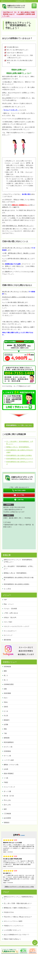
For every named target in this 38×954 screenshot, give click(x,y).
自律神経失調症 (9, 684)
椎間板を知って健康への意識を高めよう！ (17, 908)
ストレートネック (9, 787)
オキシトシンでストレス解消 (13, 921)
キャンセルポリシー (10, 631)
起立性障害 (7, 818)
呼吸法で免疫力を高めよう (12, 939)
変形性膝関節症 (9, 742)
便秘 (5, 729)
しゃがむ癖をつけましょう (12, 930)
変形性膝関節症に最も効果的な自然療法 (19, 455)
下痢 (5, 733)
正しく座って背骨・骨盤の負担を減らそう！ (18, 903)
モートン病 (7, 755)
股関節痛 (6, 738)
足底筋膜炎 (7, 751)
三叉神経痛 (7, 813)
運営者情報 (7, 640)
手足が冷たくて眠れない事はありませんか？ (18, 917)
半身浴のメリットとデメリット (14, 925)
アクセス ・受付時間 (10, 608)
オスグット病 (8, 747)
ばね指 (6, 769)
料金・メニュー (9, 604)
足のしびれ (7, 804)
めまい (6, 698)
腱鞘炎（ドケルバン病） (11, 764)
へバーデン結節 (9, 760)
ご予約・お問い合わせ (11, 613)
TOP (5, 599)
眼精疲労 (6, 720)
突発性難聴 (7, 693)
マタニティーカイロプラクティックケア (16, 626)
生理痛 (6, 724)
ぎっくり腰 (7, 791)
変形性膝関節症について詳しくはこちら (19, 425)
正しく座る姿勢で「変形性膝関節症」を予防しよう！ (18, 567)
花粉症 (6, 706)
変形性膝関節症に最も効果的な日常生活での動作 (18, 579)
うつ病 (6, 778)
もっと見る (7, 588)
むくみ (6, 711)
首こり (6, 680)
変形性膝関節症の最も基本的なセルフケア (19, 458)
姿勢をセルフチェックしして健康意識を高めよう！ (18, 898)
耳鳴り (6, 702)
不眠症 (6, 782)
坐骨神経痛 (7, 666)
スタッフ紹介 (8, 622)
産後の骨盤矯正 (9, 773)
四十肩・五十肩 (9, 796)
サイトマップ (8, 635)
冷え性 (6, 715)
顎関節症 (6, 822)
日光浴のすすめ (9, 912)
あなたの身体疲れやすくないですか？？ (16, 934)
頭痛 (5, 689)
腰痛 (5, 671)
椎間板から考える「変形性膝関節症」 (18, 447)
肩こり (6, 675)
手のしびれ (7, 800)
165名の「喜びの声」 (10, 617)
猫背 (5, 809)
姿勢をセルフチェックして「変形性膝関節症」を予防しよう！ (18, 561)
